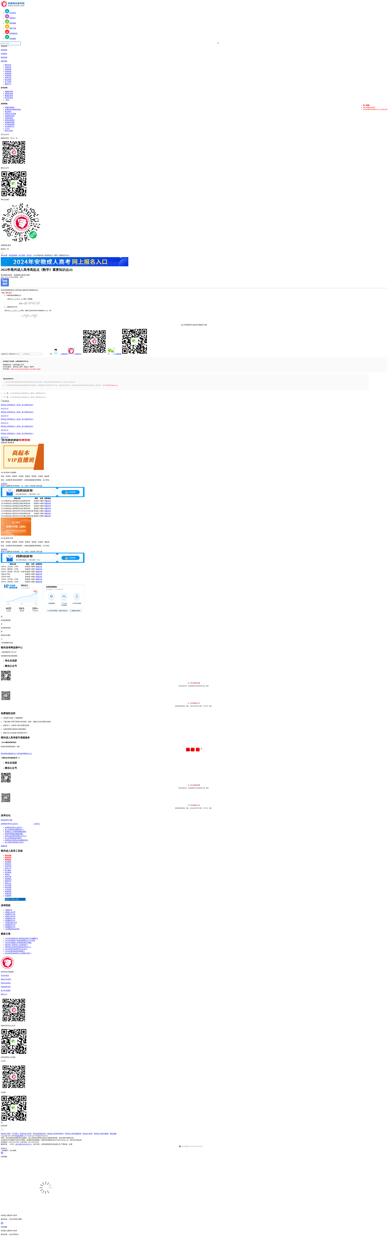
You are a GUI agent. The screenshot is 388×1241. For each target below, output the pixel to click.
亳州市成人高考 (25, 1133)
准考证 (7, 874)
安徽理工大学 (10, 914)
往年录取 (8, 885)
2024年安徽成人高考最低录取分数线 (18, 942)
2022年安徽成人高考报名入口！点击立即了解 (375, 109)
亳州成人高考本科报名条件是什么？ (18, 947)
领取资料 (4, 61)
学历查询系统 (10, 124)
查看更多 (4, 846)
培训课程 (8, 862)
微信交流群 (9, 131)
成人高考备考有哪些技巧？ (14, 829)
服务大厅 (8, 84)
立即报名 (4, 484)
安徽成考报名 (10, 107)
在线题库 (4, 54)
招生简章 (8, 80)
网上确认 (8, 870)
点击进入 (37, 824)
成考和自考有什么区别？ (10, 824)
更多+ (8, 100)
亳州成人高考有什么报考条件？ (16, 945)
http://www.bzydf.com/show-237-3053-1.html (25, 369)
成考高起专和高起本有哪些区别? (16, 840)
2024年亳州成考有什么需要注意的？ (18, 953)
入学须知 (8, 889)
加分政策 (8, 872)
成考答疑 (8, 71)
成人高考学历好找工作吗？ (14, 842)
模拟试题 (4, 57)
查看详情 (47, 501)
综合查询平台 (10, 126)
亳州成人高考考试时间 (55, 1133)
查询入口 (8, 883)
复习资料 (8, 82)
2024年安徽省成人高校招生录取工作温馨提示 (21, 938)
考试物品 (8, 879)
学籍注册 (8, 893)
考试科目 (8, 864)
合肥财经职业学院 (12, 929)
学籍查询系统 (10, 122)
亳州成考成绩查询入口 (9, 753)
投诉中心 (4, 1148)
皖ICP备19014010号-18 (23, 1144)
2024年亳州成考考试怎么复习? (16, 949)
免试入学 (8, 868)
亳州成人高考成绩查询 (73, 1133)
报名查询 (8, 111)
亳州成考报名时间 (39, 1133)
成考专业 (8, 77)
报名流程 (8, 855)
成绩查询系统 (10, 116)
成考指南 (8, 73)
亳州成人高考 (6, 1133)
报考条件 (8, 860)
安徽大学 (8, 910)
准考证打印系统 (10, 114)
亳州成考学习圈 (6, 820)
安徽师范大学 (10, 925)
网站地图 (113, 1133)
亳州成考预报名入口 (24, 753)
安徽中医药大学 (11, 923)
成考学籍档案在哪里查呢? (14, 834)
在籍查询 (8, 896)
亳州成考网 (13, 255)
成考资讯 (8, 67)
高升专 (29, 255)
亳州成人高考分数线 (101, 1133)
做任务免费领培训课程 (369, 107)
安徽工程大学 (10, 916)
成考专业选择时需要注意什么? (16, 836)
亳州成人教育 (87, 1133)
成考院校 (8, 75)
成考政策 (8, 69)
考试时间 (8, 866)
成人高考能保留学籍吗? (13, 838)
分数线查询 (9, 118)
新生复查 (8, 887)
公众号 (7, 128)
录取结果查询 (10, 120)
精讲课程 (4, 50)
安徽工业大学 (10, 912)
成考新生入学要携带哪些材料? (16, 832)
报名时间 (8, 857)
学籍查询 (8, 891)
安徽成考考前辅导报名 (13, 109)
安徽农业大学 (10, 918)
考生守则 (8, 876)
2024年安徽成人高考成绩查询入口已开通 (20, 940)
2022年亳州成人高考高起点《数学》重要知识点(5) (28, 397)
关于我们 (15, 1133)
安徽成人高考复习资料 (12, 899)
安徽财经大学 (10, 927)
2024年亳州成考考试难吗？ (15, 951)
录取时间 (8, 881)
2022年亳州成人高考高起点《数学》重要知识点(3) (28, 393)
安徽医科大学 (10, 920)
